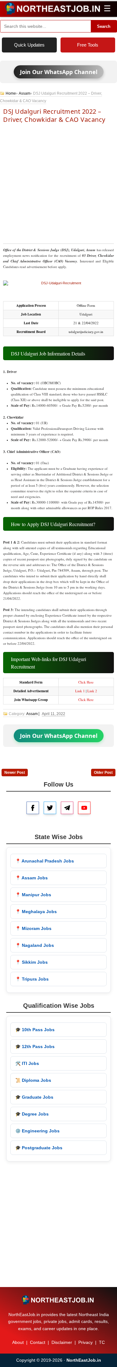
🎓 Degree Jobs (32, 1113)
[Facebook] (33, 808)
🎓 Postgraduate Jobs (38, 1147)
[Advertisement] (58, 182)
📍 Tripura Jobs (32, 979)
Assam (24, 93)
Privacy (85, 1342)
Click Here (86, 682)
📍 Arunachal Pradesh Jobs (44, 860)
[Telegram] (67, 808)
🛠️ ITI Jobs (27, 1063)
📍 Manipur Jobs (33, 894)
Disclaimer (61, 1342)
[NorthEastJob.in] (58, 1300)
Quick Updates (29, 44)
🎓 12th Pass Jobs (35, 1046)
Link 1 (80, 690)
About (18, 1342)
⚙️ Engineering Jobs (37, 1130)
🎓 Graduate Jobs (34, 1097)
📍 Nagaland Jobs (34, 945)
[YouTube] (84, 808)
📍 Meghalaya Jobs (36, 911)
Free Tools (87, 44)
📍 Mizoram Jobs (33, 928)
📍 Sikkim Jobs (31, 962)
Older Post (103, 772)
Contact (37, 1342)
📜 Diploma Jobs (33, 1080)
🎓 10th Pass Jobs (35, 1029)
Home (11, 93)
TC (102, 1342)
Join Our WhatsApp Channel (58, 72)
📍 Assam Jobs (31, 877)
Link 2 (92, 690)
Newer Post (14, 772)
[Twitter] (50, 808)
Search (103, 26)
